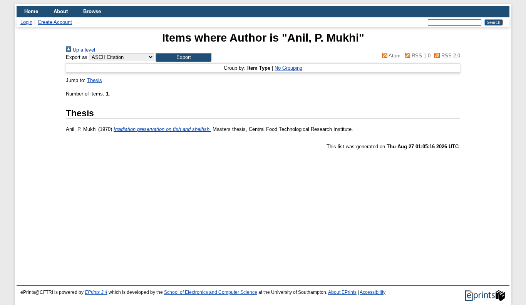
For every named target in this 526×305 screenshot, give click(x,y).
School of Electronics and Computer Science (210, 292)
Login (26, 22)
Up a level (83, 50)
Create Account (55, 22)
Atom (393, 56)
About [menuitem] (61, 11)
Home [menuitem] (31, 11)
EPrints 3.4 (96, 292)
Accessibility (372, 292)
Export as (76, 57)
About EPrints (342, 292)
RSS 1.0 (420, 56)
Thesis (94, 80)
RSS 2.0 (450, 56)
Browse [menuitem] (92, 11)
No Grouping (288, 68)
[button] (183, 57)
